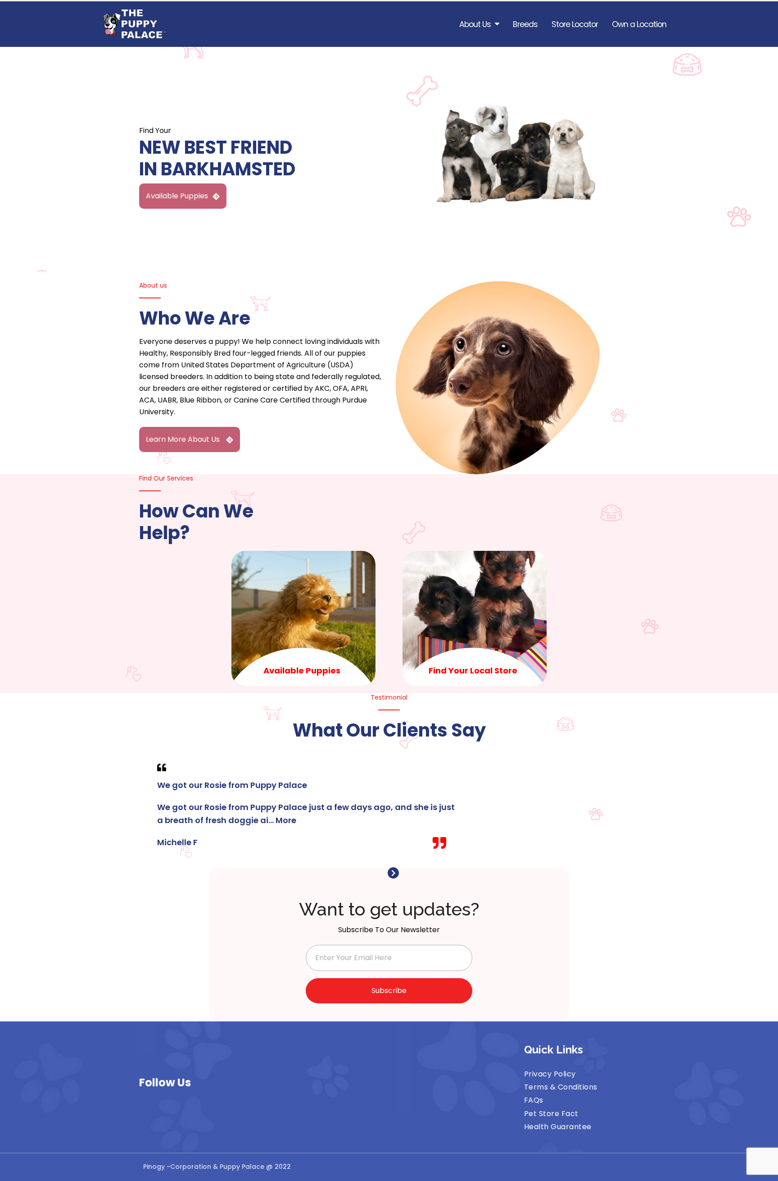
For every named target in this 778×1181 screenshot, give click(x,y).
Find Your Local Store (473, 670)
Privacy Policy (550, 1074)
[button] (384, 873)
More (286, 820)
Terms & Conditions (560, 1087)
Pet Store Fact (551, 1113)
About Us (475, 24)
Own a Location (639, 24)
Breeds (525, 24)
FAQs (533, 1100)
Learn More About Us (184, 439)
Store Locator (575, 24)
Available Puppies (177, 196)
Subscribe (389, 990)
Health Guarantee (558, 1126)
